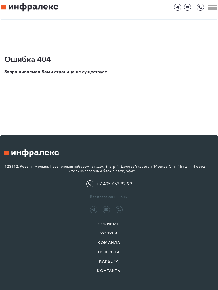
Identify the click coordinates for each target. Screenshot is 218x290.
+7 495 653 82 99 (114, 184)
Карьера (109, 261)
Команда (109, 242)
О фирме (109, 224)
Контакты (109, 270)
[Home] (29, 7)
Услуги (109, 233)
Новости (109, 252)
